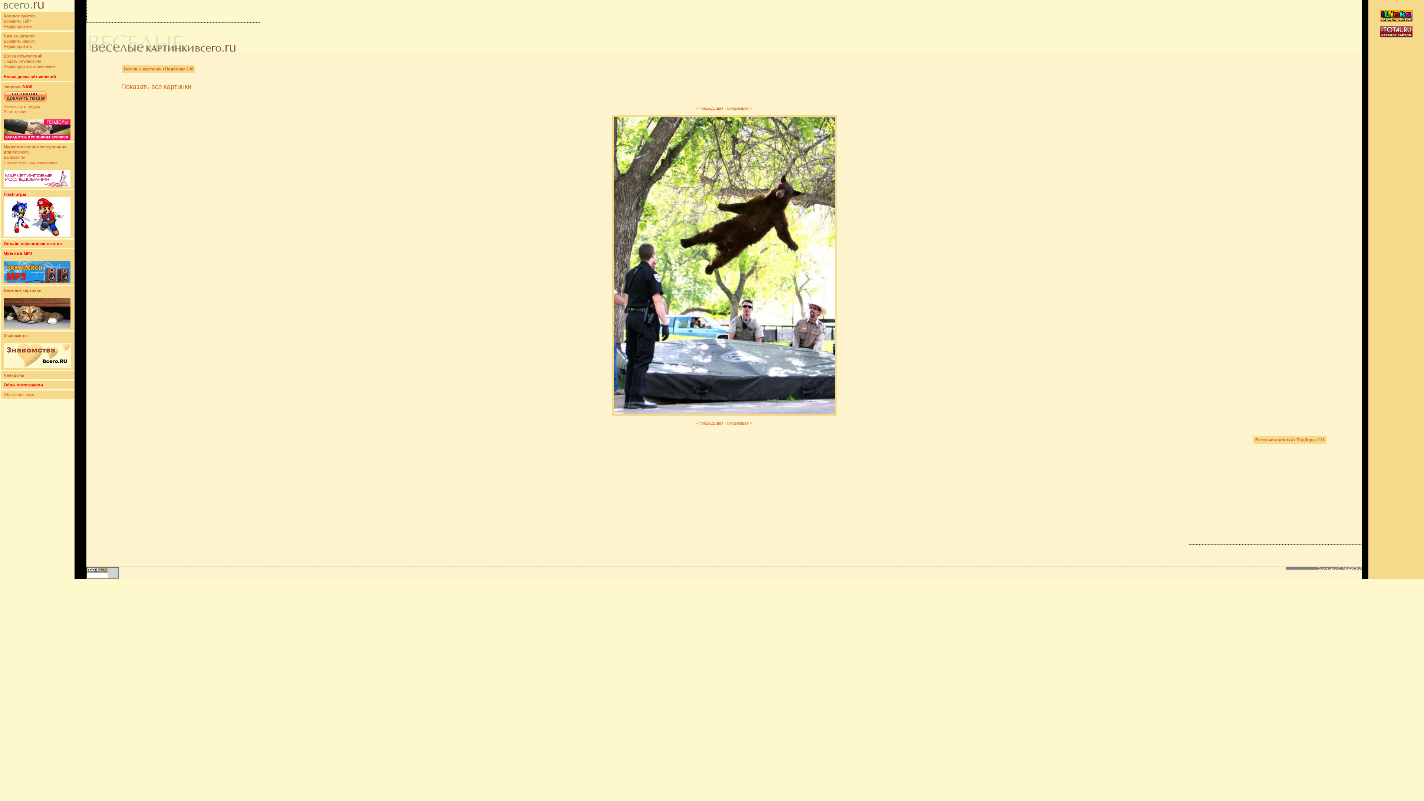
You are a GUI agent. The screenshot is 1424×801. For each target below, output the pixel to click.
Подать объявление (22, 61)
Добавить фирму (20, 41)
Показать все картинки (156, 86)
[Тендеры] (37, 138)
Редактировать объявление (30, 66)
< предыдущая (709, 108)
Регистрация (15, 111)
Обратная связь (19, 394)
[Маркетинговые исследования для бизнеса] (37, 186)
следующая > (739, 108)
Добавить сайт (17, 21)
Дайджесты (14, 157)
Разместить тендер (22, 106)
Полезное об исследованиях (30, 162)
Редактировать (18, 26)
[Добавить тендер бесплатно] (25, 102)
